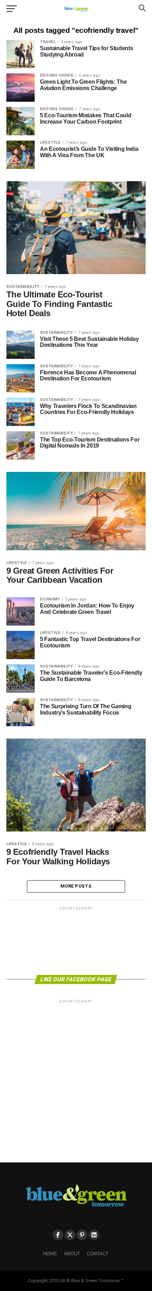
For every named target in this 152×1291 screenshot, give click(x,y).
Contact (98, 1253)
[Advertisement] (76, 940)
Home (50, 1253)
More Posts (76, 886)
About (72, 1253)
